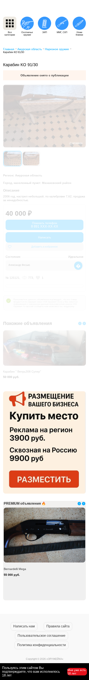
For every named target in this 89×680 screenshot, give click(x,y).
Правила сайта (58, 626)
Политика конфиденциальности (41, 645)
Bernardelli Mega (15, 569)
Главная (8, 49)
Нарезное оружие (57, 49)
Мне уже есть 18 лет (76, 671)
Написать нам (24, 626)
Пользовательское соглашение (41, 635)
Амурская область (29, 49)
